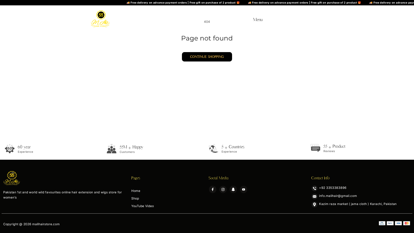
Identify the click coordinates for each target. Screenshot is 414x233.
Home (272, 18)
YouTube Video (310, 18)
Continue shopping (207, 57)
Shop (288, 18)
